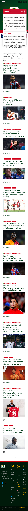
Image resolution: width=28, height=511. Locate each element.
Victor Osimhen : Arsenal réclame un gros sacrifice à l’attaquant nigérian (13, 225)
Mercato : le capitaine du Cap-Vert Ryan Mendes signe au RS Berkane (13, 361)
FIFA (5, 97)
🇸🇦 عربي (19, 495)
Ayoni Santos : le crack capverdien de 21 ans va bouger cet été (13, 163)
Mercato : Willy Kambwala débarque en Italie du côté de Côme (13, 430)
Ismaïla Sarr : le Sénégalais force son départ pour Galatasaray (13, 258)
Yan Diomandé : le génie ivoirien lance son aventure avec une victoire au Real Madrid (13, 328)
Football (13, 187)
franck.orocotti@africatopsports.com (24, 474)
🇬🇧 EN (20, 1)
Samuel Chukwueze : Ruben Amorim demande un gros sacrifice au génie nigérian (14, 193)
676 (16, 457)
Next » (21, 457)
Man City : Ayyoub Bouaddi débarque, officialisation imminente (13, 133)
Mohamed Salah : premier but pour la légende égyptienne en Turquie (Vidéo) (12, 69)
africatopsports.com (22, 508)
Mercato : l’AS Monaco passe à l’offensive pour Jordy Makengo (13, 102)
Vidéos (18, 479)
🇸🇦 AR (24, 1)
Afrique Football (8, 63)
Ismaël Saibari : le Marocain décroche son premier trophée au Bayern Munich (13, 393)
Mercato (9, 97)
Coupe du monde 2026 (16, 63)
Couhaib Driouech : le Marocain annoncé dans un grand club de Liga (13, 287)
